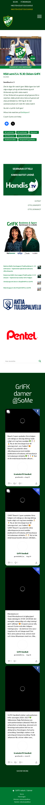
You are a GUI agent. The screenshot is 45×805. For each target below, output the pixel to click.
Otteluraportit (34, 205)
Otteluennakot (34, 209)
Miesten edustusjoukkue (22, 5)
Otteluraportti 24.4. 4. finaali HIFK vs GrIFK (18, 282)
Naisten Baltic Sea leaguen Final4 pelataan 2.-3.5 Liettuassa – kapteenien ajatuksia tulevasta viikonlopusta (19, 268)
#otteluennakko (10, 140)
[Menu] (38, 16)
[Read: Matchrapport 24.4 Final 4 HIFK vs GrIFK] (39, 289)
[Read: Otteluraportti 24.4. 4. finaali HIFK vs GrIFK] (39, 283)
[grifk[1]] (8, 21)
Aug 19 (27, 477)
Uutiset (38, 201)
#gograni (34, 132)
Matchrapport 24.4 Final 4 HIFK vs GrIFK (17, 288)
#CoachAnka (9, 132)
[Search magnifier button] (40, 361)
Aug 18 (28, 655)
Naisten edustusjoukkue (22, 9)
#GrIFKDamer (9, 136)
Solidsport (25, 112)
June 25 (27, 756)
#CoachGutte (22, 132)
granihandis (19, 477)
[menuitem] (15, 1)
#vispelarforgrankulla (27, 140)
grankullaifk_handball (20, 556)
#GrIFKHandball (23, 136)
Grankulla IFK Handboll (22, 474)
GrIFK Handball (22, 553)
